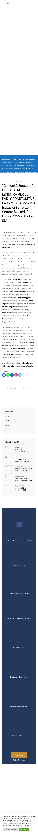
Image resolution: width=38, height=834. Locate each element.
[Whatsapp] (8, 375)
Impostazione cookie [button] (10, 829)
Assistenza (9, 411)
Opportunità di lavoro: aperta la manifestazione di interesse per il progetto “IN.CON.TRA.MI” (24, 479)
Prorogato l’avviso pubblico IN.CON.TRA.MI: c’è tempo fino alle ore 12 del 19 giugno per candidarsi (23, 460)
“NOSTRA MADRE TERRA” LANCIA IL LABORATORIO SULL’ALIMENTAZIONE (10, 388)
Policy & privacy (19, 760)
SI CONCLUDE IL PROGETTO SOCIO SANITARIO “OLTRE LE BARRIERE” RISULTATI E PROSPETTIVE (23, 489)
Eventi (4, 182)
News (8, 182)
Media (7, 425)
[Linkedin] (12, 375)
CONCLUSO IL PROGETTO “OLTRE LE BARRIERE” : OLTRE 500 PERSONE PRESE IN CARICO (23, 470)
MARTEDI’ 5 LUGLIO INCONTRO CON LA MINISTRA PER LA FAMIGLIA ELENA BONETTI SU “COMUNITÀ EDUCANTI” (27, 388)
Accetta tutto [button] (24, 829)
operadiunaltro (7, 225)
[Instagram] (16, 375)
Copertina (8, 430)
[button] (19, 755)
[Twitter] (20, 375)
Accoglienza (9, 416)
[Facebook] (4, 375)
